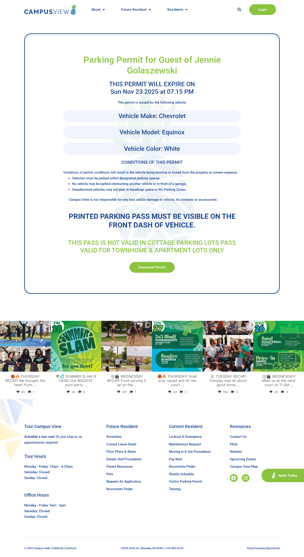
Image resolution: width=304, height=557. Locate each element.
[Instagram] (245, 478)
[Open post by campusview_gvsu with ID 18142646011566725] (278, 346)
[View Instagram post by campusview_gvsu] (46, 367)
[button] (98, 9)
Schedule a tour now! (39, 437)
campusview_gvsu (24, 325)
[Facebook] (234, 478)
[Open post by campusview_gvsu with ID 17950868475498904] (25, 346)
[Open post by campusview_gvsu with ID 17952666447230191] (177, 346)
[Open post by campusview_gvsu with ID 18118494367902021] (76, 346)
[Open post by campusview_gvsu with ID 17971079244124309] (228, 346)
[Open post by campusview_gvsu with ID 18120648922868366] (126, 346)
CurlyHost (70, 548)
